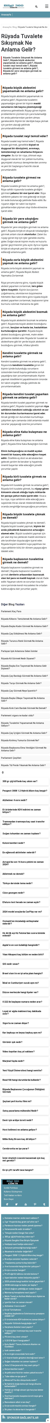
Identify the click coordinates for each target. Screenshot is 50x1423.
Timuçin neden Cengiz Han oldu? (19, 1233)
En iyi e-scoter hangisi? (15, 1270)
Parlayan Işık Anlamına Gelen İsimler (19, 651)
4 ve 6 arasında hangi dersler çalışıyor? (22, 1266)
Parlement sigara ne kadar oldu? (17, 715)
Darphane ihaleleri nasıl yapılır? (19, 1327)
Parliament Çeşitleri (11, 758)
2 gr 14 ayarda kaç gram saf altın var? (22, 1222)
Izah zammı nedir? (13, 1350)
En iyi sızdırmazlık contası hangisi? (20, 1406)
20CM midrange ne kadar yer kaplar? (21, 1285)
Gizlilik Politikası (11, 1188)
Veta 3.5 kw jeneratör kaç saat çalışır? (22, 1365)
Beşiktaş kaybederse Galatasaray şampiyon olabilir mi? (24, 1314)
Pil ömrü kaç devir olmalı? (16, 1337)
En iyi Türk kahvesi (13, 1310)
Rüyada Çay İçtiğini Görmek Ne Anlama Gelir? (24, 733)
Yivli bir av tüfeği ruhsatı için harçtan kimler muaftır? (24, 1391)
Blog (15, 27)
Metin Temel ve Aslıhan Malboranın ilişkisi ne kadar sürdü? (25, 1297)
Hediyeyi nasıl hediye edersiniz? (19, 1244)
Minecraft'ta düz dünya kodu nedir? (21, 1380)
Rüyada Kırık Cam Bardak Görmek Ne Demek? (24, 708)
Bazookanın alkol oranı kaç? (17, 1402)
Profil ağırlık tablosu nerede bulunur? (22, 1274)
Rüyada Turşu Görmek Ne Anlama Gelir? (21, 683)
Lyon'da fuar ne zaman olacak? (18, 1302)
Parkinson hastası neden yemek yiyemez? (23, 1225)
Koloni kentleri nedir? (14, 1369)
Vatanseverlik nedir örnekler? (18, 1229)
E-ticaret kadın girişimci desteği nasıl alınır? (25, 1358)
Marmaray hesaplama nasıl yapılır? (20, 1292)
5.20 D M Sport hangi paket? (17, 1340)
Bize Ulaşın (9, 1199)
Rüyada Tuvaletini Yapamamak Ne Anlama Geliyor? (22, 724)
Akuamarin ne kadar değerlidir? (19, 1251)
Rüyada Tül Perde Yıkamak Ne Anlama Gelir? (23, 765)
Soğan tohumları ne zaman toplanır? (21, 1361)
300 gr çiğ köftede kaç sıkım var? (19, 1237)
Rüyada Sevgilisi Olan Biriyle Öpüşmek (22, 1240)
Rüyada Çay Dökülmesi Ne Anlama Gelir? (21, 633)
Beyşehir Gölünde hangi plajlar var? (21, 1323)
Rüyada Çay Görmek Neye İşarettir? (19, 690)
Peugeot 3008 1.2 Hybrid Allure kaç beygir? (24, 1255)
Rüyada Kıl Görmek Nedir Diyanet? (18, 658)
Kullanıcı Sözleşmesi (13, 1192)
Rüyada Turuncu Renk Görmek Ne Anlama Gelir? (22, 642)
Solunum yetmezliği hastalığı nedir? (21, 1248)
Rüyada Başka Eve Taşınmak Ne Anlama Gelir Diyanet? (24, 667)
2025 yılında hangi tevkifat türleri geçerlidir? (25, 1281)
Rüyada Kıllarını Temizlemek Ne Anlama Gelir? (24, 619)
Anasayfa (6, 14)
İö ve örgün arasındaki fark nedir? (20, 1354)
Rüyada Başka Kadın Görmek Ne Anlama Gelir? (24, 626)
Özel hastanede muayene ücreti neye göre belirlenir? (24, 1397)
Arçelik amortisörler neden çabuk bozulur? (24, 1373)
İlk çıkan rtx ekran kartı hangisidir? (20, 1409)
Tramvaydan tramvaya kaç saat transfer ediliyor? (23, 1332)
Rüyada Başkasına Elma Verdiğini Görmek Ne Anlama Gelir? (23, 749)
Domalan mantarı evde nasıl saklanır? (22, 1218)
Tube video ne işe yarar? (16, 1376)
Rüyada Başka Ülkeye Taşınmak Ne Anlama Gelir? (23, 699)
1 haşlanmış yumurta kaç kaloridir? (20, 1263)
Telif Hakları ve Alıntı (13, 1195)
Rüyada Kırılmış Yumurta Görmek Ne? (20, 740)
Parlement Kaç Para (11, 611)
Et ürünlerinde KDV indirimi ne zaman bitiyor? (25, 1319)
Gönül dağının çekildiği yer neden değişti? (23, 1289)
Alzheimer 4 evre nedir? (15, 1306)
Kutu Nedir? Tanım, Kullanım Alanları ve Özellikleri (22, 1345)
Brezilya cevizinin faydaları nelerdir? (21, 1259)
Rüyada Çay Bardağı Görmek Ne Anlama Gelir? (24, 676)
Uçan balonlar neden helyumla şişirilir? (22, 1278)
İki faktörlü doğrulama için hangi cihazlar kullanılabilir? (23, 1385)
